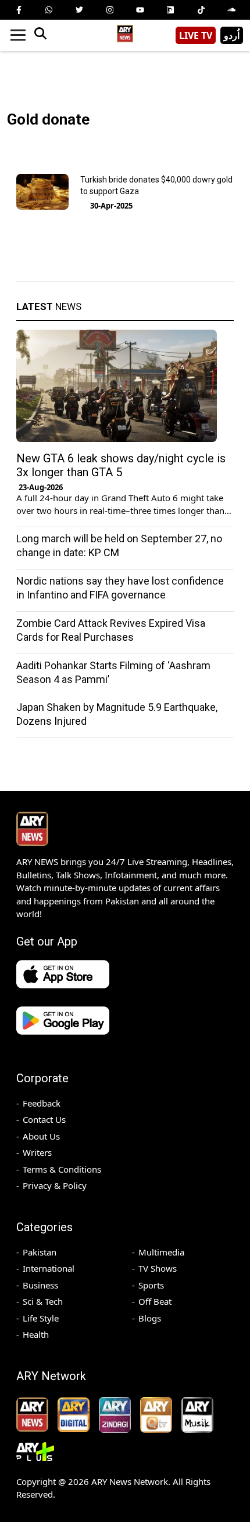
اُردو (232, 35)
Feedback (41, 1103)
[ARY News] (125, 31)
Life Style (41, 1318)
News (48, 306)
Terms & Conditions (62, 1169)
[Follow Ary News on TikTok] (201, 10)
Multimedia (161, 1252)
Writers (37, 1152)
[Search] (40, 35)
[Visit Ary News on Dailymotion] (170, 10)
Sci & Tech (43, 1301)
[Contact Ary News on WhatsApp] (48, 10)
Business (40, 1285)
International (48, 1268)
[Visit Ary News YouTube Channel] (140, 10)
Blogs (149, 1318)
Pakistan (39, 1252)
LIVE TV (195, 35)
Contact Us (44, 1119)
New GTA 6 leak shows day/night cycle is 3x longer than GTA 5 (121, 465)
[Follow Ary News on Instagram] (110, 10)
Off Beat (155, 1301)
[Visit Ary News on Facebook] (18, 10)
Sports (151, 1285)
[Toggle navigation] (18, 35)
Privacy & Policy (55, 1185)
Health (36, 1334)
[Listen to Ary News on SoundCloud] (231, 10)
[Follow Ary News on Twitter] (79, 10)
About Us (41, 1136)
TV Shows (157, 1268)
